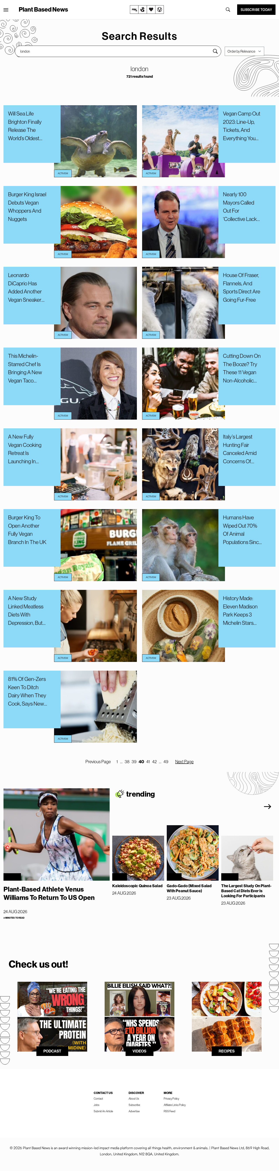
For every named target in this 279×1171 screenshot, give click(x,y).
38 (127, 761)
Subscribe (134, 1105)
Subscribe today (256, 9)
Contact (98, 1098)
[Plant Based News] (6, 10)
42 (154, 761)
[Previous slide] (245, 806)
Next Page (184, 761)
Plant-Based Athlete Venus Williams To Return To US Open (49, 893)
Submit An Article (103, 1111)
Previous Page (98, 761)
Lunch (119, 876)
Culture (12, 876)
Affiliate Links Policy (175, 1105)
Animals (230, 876)
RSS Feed (169, 1111)
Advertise (134, 1111)
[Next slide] (267, 806)
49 (165, 761)
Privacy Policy (171, 1098)
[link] (146, 9)
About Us (134, 1098)
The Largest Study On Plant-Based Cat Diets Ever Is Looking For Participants (246, 890)
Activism (63, 173)
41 (148, 761)
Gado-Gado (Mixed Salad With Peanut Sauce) (189, 888)
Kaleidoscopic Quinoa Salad (137, 885)
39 (134, 761)
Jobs (96, 1105)
